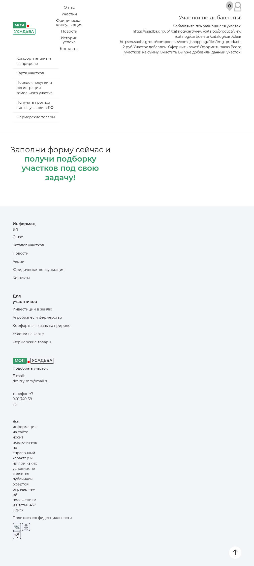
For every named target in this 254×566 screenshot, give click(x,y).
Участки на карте (28, 334)
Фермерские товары (35, 117)
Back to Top (235, 552)
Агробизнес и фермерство (37, 317)
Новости (69, 31)
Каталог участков (28, 245)
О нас (69, 7)
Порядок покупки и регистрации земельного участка (34, 87)
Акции (19, 261)
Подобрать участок (30, 368)
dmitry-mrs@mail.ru (30, 381)
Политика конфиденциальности (42, 518)
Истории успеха (69, 40)
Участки (69, 14)
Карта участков (30, 73)
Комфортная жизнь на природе (34, 61)
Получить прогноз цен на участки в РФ (35, 105)
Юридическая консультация (69, 22)
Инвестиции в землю (32, 309)
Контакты (69, 48)
